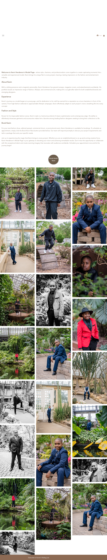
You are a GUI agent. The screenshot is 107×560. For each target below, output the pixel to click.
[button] (104, 35)
